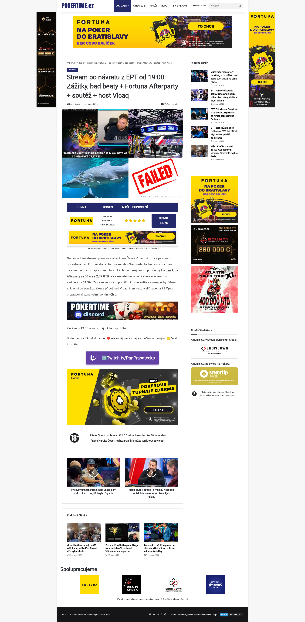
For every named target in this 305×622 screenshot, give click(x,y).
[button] (122, 311)
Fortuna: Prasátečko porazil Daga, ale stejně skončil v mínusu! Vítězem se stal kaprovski (122, 548)
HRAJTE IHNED (164, 220)
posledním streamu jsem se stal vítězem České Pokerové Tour (113, 258)
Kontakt (172, 614)
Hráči (153, 5)
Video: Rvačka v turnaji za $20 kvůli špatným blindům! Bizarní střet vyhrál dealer (82, 548)
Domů (72, 63)
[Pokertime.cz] (78, 5)
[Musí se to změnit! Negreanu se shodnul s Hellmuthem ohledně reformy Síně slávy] (161, 532)
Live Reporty (181, 5)
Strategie (139, 5)
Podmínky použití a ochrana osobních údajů (197, 614)
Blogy (165, 5)
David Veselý (74, 104)
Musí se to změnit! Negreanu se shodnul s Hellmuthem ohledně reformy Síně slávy (159, 548)
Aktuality (122, 5)
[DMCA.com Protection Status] (231, 616)
